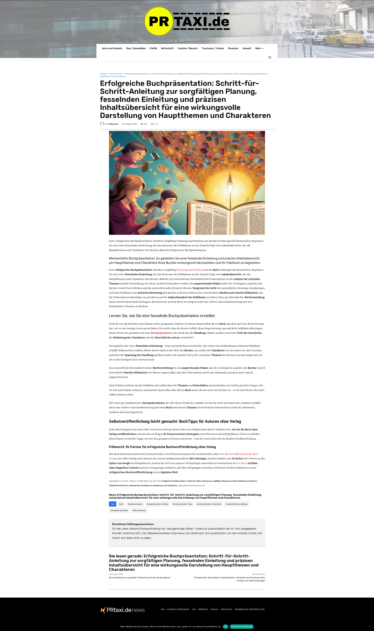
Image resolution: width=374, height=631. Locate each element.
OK (225, 626)
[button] (269, 57)
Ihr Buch (242, 463)
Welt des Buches (139, 510)
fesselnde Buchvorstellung (236, 504)
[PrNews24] (102, 124)
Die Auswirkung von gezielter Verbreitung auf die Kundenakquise (139, 577)
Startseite (104, 74)
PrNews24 (113, 124)
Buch (121, 504)
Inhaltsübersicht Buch (119, 510)
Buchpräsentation (135, 504)
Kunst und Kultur (116, 74)
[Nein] (370, 626)
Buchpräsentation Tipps (182, 504)
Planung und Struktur (190, 269)
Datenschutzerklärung (241, 626)
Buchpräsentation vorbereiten (209, 504)
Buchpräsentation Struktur (157, 504)
